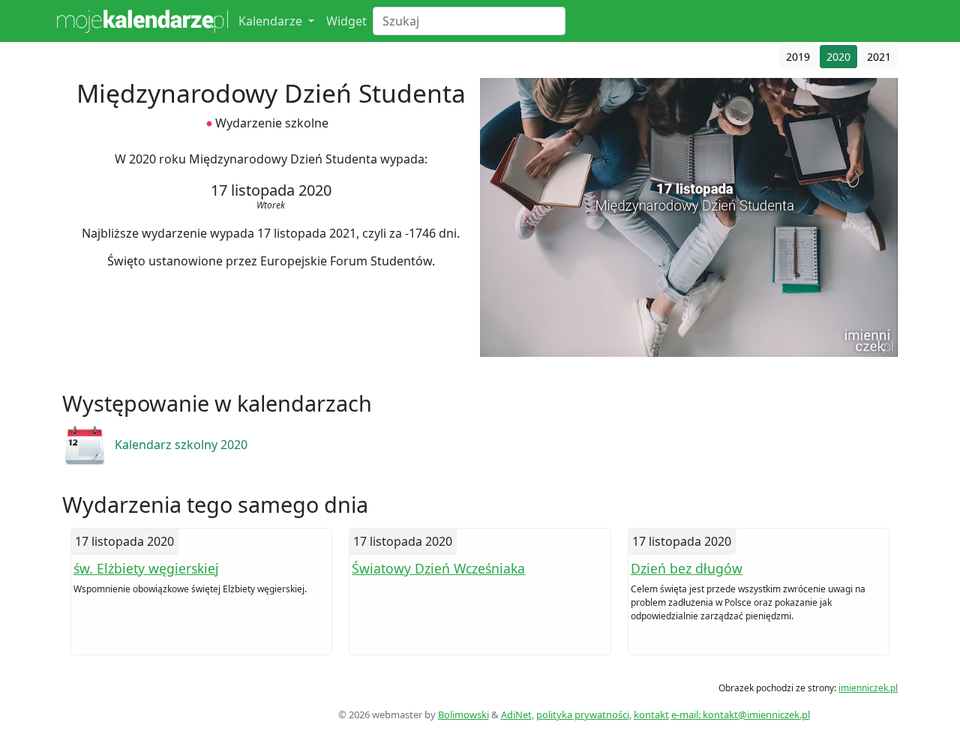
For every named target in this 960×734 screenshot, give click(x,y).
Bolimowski (463, 714)
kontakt (651, 714)
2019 (798, 56)
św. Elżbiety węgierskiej (146, 568)
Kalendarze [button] (271, 21)
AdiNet (516, 714)
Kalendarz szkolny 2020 (181, 444)
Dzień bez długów (686, 568)
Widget (346, 21)
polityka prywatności (582, 714)
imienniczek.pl (868, 688)
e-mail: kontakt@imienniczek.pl (740, 714)
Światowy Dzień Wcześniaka (438, 568)
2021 (879, 56)
